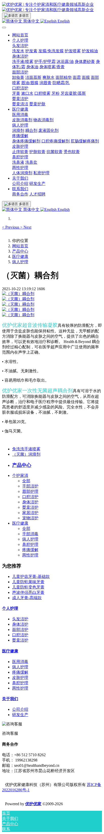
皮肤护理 (20, 677)
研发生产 (20, 715)
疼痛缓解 (30, 550)
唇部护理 (30, 491)
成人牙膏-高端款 (27, 598)
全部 (26, 481)
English (63, 21)
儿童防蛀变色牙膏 (28, 587)
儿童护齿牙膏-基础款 (31, 576)
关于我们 (10, 699)
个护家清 (20, 475)
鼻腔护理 (30, 544)
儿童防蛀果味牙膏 (28, 582)
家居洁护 (30, 512)
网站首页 (20, 35)
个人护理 (10, 608)
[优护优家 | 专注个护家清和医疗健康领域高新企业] (52, 7)
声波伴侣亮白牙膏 (28, 592)
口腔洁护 (30, 497)
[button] (11, 227)
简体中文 (31, 21)
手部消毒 (30, 534)
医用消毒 (20, 661)
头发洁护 (20, 619)
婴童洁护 (30, 507)
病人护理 (20, 262)
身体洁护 (30, 502)
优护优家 (33, 804)
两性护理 (30, 555)
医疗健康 (20, 256)
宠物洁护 (30, 518)
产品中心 (20, 251)
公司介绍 (20, 709)
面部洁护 (20, 629)
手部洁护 (30, 486)
